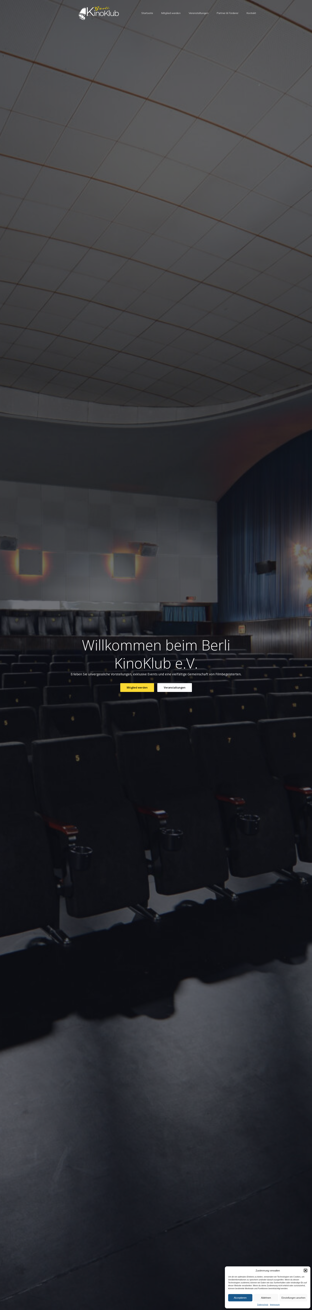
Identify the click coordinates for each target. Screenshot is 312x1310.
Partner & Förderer (227, 13)
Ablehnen (266, 1297)
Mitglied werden (171, 13)
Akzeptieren (240, 1297)
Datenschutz (262, 1304)
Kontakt (251, 13)
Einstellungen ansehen (293, 1297)
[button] (305, 1270)
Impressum (275, 1304)
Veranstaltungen (198, 13)
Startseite (147, 13)
